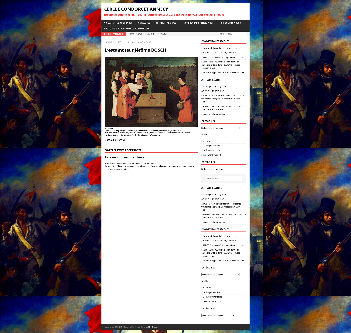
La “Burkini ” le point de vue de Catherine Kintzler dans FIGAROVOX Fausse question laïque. (220, 64)
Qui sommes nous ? (231, 23)
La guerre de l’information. (213, 114)
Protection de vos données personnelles (126, 28)
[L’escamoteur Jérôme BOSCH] (151, 125)
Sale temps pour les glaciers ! (214, 86)
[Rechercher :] (232, 33)
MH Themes (153, 327)
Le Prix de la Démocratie (233, 72)
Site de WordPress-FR (211, 155)
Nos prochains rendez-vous (198, 23)
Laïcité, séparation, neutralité (223, 52)
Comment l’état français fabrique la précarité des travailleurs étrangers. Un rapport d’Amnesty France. (223, 98)
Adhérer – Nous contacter (228, 48)
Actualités (144, 23)
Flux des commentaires (211, 150)
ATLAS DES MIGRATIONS (212, 91)
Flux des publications (210, 145)
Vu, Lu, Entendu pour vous (118, 23)
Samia (204, 61)
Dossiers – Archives (166, 23)
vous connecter (122, 163)
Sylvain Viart (206, 48)
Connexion (206, 141)
